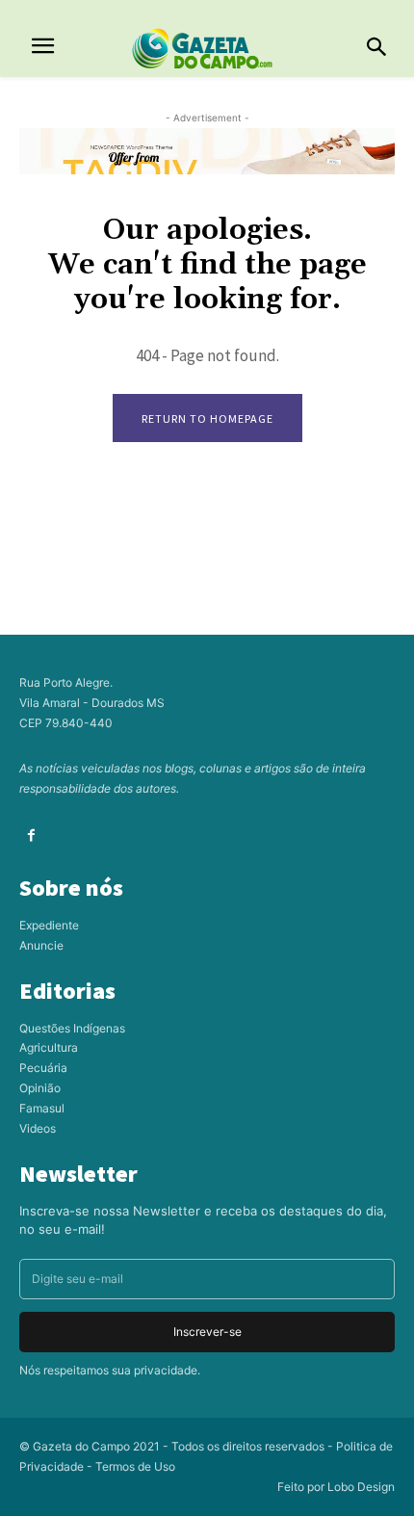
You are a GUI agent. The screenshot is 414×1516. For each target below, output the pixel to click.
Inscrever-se (207, 1331)
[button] (376, 48)
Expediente (49, 925)
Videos (37, 1128)
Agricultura (48, 1047)
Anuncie (41, 945)
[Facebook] (31, 835)
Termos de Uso (135, 1466)
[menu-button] (42, 48)
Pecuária (43, 1067)
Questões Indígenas (72, 1028)
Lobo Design (361, 1486)
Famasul (42, 1108)
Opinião (40, 1088)
